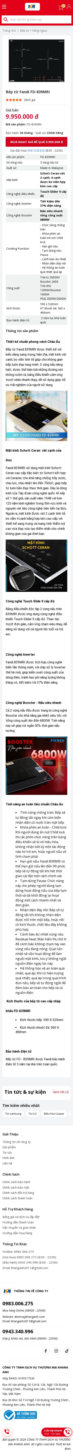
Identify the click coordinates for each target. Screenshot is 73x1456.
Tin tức (7, 1152)
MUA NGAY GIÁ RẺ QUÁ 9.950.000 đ (36, 142)
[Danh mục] (4, 7)
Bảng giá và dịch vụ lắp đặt (21, 1217)
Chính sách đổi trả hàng (18, 1193)
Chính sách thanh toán (17, 1198)
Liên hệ (7, 1163)
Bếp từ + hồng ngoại (33, 30)
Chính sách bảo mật (15, 1187)
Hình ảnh (8, 1158)
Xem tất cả (61, 1092)
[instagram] (56, 1350)
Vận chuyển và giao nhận (19, 1227)
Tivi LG (32, 1113)
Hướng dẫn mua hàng (17, 1233)
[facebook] (45, 1350)
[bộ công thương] (19, 1415)
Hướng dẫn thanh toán (18, 1222)
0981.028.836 (36, 150)
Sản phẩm (9, 1147)
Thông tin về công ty (16, 1142)
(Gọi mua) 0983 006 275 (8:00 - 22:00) (29, 1257)
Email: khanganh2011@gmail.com (25, 1268)
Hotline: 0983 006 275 (18, 1252)
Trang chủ (9, 30)
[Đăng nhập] (69, 6)
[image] (36, 61)
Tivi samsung (13, 1113)
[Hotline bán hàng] (7, 1432)
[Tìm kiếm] (6, 19)
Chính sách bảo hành (16, 1182)
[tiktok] (67, 1350)
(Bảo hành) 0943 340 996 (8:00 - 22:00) (30, 1262)
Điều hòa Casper (54, 1113)
